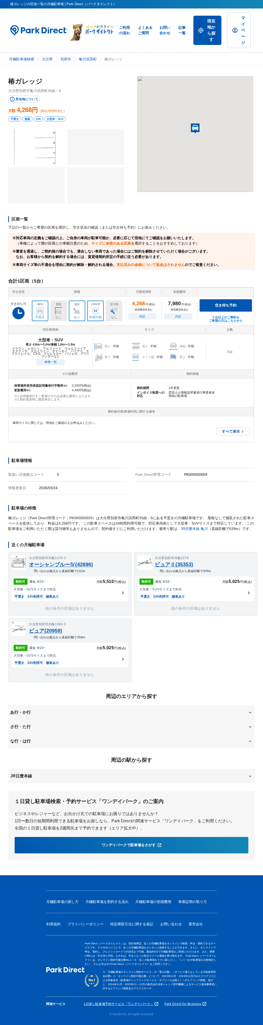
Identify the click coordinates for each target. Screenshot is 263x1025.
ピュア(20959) (45, 630)
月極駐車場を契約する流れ (107, 902)
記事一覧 (182, 30)
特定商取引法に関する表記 (131, 924)
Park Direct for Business (182, 1004)
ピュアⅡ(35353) (174, 564)
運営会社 (196, 924)
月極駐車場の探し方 (62, 902)
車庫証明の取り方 (192, 902)
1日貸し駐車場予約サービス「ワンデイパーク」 (119, 1004)
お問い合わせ (164, 30)
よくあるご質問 (145, 30)
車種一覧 (50, 362)
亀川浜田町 (88, 59)
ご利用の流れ (124, 30)
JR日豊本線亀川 (194, 529)
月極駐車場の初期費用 (153, 902)
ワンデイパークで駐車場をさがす (129, 845)
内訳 (142, 316)
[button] (131, 712)
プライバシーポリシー (86, 924)
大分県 (47, 59)
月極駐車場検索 (21, 59)
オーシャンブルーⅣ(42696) (61, 564)
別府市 (65, 59)
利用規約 (53, 924)
